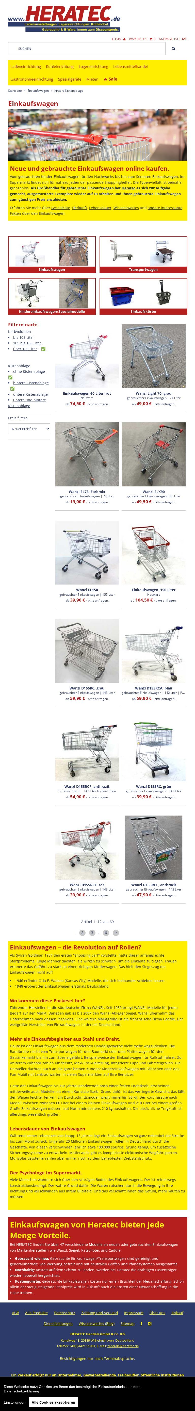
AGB (15, 1312)
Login (117, 39)
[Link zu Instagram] (149, 1323)
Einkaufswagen (38, 90)
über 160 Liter (25, 348)
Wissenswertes (126, 207)
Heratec (128, 188)
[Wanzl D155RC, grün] (154, 749)
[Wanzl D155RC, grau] (87, 651)
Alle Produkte (36, 1312)
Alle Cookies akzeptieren (53, 1402)
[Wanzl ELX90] (154, 454)
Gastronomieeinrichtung (31, 79)
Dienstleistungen (58, 1323)
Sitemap (128, 1323)
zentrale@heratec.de (123, 1346)
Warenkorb (142, 39)
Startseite (15, 90)
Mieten (92, 79)
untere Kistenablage (30, 394)
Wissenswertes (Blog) (97, 1323)
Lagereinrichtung (93, 66)
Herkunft (79, 207)
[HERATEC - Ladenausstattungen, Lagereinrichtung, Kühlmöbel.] (64, 30)
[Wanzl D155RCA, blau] (154, 651)
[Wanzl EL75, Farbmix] (87, 454)
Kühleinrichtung (60, 66)
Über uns (157, 1312)
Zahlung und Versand (99, 1312)
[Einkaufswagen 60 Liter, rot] (87, 356)
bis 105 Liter (23, 337)
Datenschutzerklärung (21, 1391)
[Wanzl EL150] (87, 553)
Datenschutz (64, 1312)
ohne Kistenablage (29, 371)
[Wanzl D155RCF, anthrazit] (87, 749)
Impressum (133, 1312)
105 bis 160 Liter (27, 343)
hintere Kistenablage (31, 382)
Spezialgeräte (69, 79)
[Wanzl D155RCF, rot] (87, 848)
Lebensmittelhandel (130, 66)
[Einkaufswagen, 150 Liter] (154, 553)
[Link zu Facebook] (141, 1323)
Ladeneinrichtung (25, 66)
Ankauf (177, 1312)
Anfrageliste (173, 39)
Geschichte (60, 207)
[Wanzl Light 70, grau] (154, 356)
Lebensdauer (100, 207)
